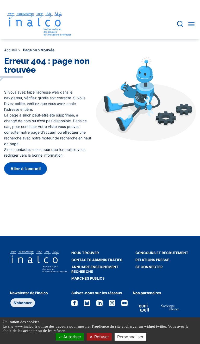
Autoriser (71, 336)
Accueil (11, 50)
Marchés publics (88, 278)
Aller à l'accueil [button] (25, 168)
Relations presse (152, 260)
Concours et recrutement (161, 253)
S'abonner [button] (23, 302)
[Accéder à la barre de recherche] (180, 24)
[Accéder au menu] (191, 24)
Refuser (101, 336)
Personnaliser (130, 336)
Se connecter (149, 267)
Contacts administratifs (96, 260)
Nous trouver (85, 253)
